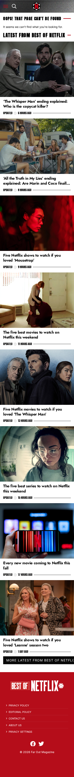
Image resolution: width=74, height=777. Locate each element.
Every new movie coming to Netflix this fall (36, 565)
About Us (15, 725)
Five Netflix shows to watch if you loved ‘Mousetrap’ (32, 257)
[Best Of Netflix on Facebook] (33, 744)
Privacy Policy (19, 705)
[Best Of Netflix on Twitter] (41, 744)
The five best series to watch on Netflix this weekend (36, 488)
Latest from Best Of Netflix (34, 35)
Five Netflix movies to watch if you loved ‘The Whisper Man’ (32, 411)
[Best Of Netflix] (36, 6)
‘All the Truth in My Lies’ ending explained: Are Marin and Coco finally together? (35, 183)
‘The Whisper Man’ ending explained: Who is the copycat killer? (35, 104)
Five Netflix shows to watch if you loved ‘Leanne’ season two (32, 642)
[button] (5, 6)
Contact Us (17, 718)
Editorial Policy (20, 712)
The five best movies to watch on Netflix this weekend (31, 334)
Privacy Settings (20, 731)
